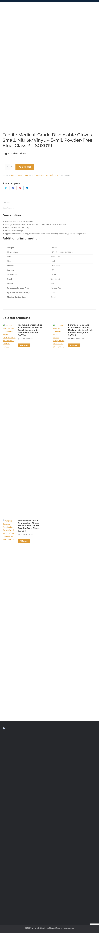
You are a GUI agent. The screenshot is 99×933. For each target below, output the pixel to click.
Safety (12, 175)
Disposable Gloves (52, 175)
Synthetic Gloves (37, 175)
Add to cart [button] (24, 345)
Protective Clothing (23, 175)
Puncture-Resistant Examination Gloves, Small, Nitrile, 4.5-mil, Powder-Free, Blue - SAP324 (29, 525)
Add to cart (25, 166)
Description (7, 202)
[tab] (49, 201)
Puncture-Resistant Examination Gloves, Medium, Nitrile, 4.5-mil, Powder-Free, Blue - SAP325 (80, 330)
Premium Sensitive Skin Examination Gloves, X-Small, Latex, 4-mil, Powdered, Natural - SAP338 (30, 330)
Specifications (8, 208)
